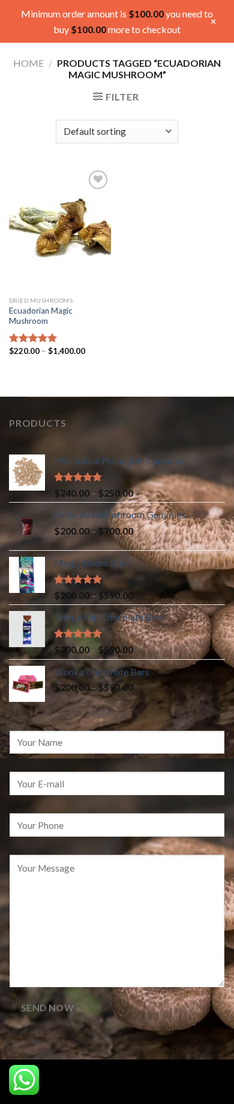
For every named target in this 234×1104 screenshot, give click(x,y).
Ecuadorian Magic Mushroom (41, 316)
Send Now (47, 1007)
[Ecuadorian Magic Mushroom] (60, 228)
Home (28, 63)
